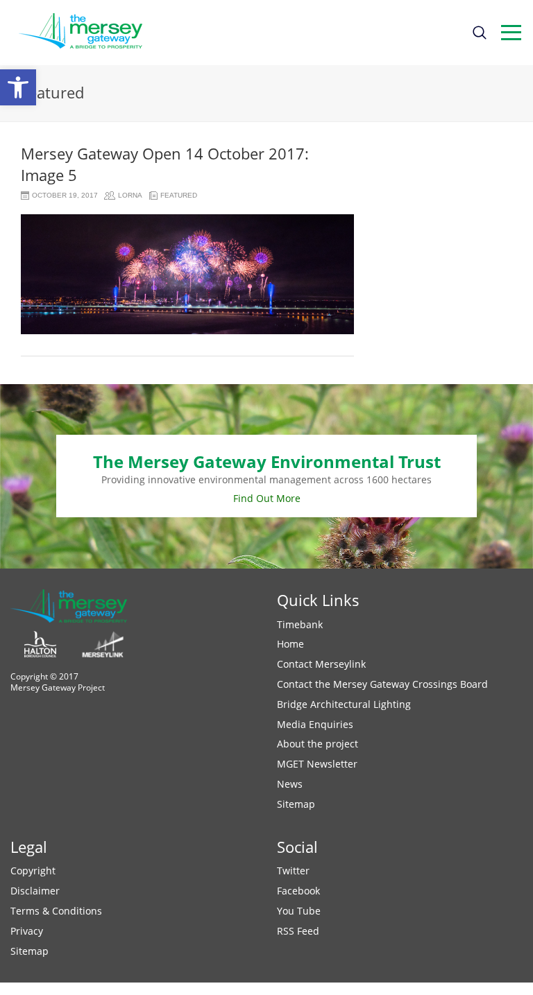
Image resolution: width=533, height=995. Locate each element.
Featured (178, 195)
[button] (18, 87)
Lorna (130, 195)
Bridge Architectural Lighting (344, 704)
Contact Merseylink (321, 663)
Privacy (26, 930)
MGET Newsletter (317, 763)
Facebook (298, 890)
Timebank (300, 624)
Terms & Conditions (56, 910)
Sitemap (296, 804)
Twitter (293, 870)
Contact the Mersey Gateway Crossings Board (382, 684)
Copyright (33, 870)
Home (290, 643)
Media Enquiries (315, 724)
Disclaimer (35, 890)
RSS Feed (298, 930)
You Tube (299, 910)
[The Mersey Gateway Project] (86, 32)
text (511, 32)
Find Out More (267, 498)
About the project (317, 743)
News (290, 783)
